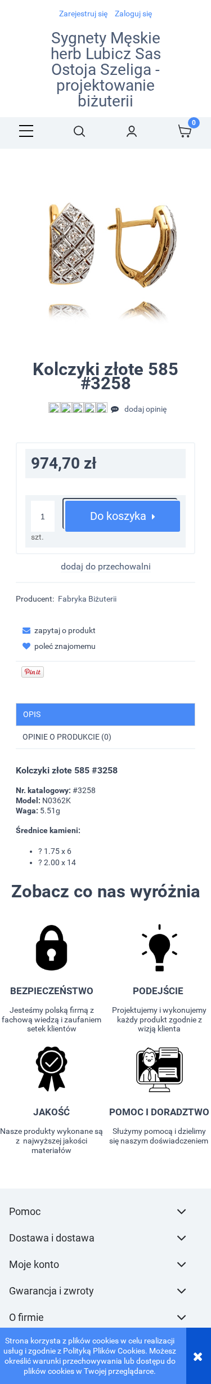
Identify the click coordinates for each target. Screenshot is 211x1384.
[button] (26, 131)
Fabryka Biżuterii (87, 598)
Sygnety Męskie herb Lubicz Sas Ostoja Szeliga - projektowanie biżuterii (106, 69)
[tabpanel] (105, 816)
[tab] (105, 714)
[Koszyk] (184, 131)
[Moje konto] (132, 131)
